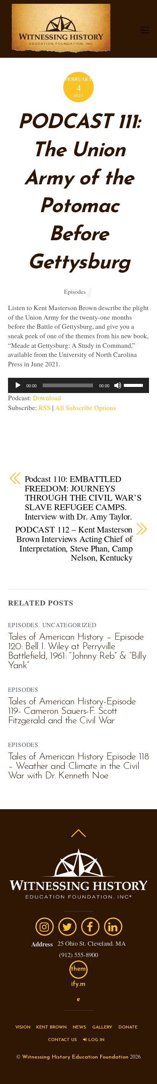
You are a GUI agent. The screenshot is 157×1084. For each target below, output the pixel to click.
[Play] (18, 385)
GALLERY (102, 1027)
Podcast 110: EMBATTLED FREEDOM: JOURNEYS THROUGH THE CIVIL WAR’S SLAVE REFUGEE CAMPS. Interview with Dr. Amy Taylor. (83, 497)
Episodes (75, 291)
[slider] (134, 384)
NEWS (79, 1027)
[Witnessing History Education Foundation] (61, 48)
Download (47, 397)
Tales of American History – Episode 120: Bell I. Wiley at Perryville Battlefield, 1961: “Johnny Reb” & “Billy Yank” (77, 651)
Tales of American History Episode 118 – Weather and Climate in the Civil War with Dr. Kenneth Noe (78, 766)
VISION (22, 1027)
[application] (78, 385)
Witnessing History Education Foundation (75, 1057)
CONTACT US (62, 1040)
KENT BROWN (51, 1027)
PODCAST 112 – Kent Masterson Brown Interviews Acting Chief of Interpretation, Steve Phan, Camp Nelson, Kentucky (74, 543)
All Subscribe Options (85, 407)
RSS (44, 407)
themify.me (78, 972)
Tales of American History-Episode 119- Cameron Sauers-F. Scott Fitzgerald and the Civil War (72, 711)
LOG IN (95, 1040)
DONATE (128, 1027)
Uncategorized (69, 625)
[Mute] (118, 385)
